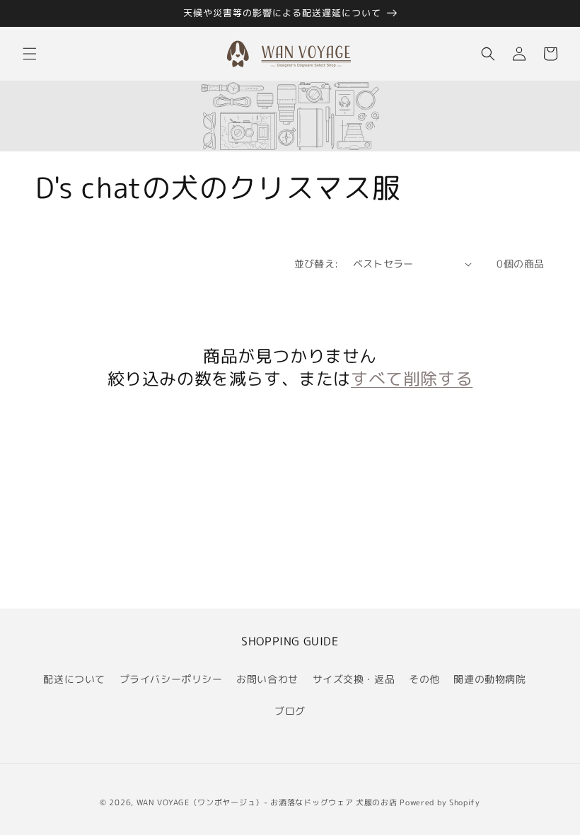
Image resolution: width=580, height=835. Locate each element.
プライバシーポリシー (171, 679)
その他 (424, 679)
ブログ (290, 711)
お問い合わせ (267, 679)
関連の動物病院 (489, 679)
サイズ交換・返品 (354, 679)
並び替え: (316, 263)
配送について (74, 679)
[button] (29, 53)
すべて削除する (411, 379)
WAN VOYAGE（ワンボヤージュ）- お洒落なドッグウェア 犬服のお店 (267, 802)
